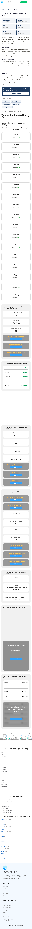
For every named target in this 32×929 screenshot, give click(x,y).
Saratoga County (6, 104)
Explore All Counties (16, 93)
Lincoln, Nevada (7, 902)
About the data (6, 893)
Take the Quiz (6, 886)
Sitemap (5, 895)
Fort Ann (5, 824)
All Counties (4, 9)
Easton (5, 836)
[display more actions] (30, 2)
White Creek (6, 831)
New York (10, 9)
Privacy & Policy (7, 891)
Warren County (16, 104)
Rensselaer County (16, 101)
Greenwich (6, 826)
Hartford (5, 834)
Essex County (6, 101)
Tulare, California (7, 905)
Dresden (5, 848)
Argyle (5, 829)
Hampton (5, 846)
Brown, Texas (6, 912)
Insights (5, 888)
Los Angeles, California (8, 910)
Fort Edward (4, 858)
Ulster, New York (7, 907)
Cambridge (6, 839)
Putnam (4, 851)
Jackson (5, 843)
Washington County (7, 107)
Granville (5, 822)
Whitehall (3, 856)
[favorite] (29, 116)
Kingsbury (6, 819)
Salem (2, 853)
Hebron (5, 841)
